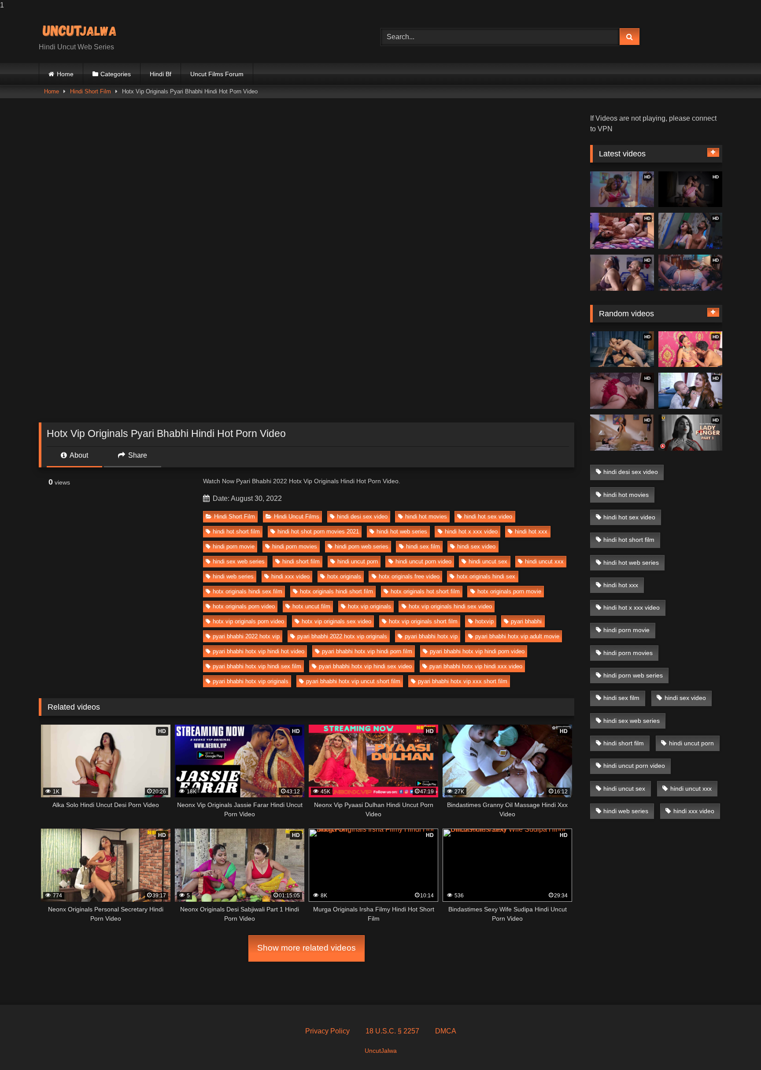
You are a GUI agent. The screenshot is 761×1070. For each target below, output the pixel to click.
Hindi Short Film (90, 91)
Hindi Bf (160, 74)
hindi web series (233, 576)
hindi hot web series (402, 531)
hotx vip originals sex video (336, 621)
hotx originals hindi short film (336, 591)
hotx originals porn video (244, 606)
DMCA (445, 1031)
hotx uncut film (311, 606)
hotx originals (344, 576)
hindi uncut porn (357, 561)
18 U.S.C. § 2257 (392, 1031)
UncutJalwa (381, 1050)
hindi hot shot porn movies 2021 (318, 531)
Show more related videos (306, 947)
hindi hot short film (236, 531)
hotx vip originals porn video (248, 621)
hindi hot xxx (531, 531)
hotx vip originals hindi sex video (450, 606)
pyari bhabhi (526, 621)
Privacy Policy (327, 1031)
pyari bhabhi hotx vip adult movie (517, 636)
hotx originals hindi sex (486, 576)
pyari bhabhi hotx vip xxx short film (462, 681)
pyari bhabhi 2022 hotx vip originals (342, 636)
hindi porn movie (234, 546)
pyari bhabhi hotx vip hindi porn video (477, 651)
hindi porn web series (361, 546)
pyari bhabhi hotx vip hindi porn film (367, 651)
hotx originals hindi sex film (247, 591)
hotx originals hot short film (425, 591)
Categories (115, 74)
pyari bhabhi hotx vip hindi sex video (365, 666)
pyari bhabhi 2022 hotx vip (246, 636)
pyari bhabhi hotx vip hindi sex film (257, 666)
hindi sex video (476, 546)
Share (136, 455)
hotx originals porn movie (509, 591)
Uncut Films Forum (217, 74)
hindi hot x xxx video (471, 531)
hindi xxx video (290, 576)
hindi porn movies (294, 546)
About (78, 455)
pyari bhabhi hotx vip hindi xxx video (475, 666)
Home (65, 74)
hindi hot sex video (488, 516)
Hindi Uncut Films (296, 516)
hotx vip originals (369, 606)
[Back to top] (733, 1045)
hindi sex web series (239, 561)
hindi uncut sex (488, 561)
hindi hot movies (426, 516)
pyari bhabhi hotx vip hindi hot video (258, 651)
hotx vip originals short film (423, 621)
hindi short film (301, 561)
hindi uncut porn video (423, 561)
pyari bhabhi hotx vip (431, 636)
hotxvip (484, 621)
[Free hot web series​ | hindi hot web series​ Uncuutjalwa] (83, 30)
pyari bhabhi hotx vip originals (250, 681)
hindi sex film (423, 546)
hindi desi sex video (362, 516)
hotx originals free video (409, 576)
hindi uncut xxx (544, 561)
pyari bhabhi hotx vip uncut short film (353, 681)
